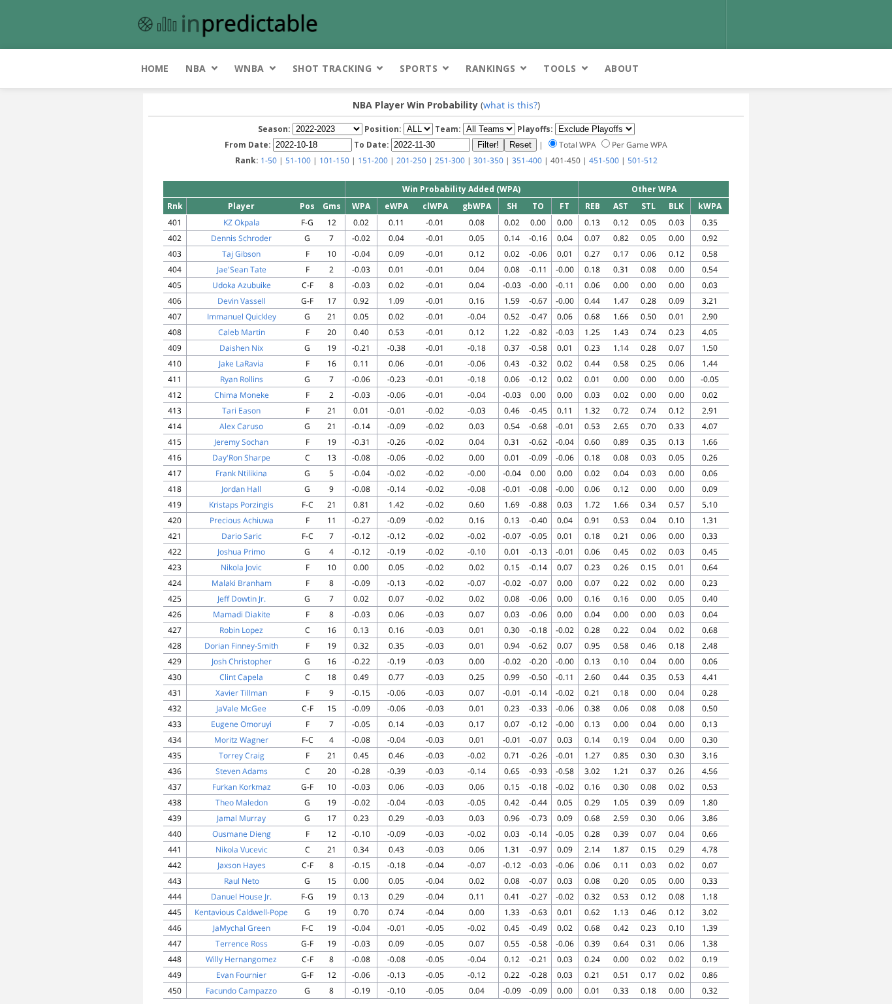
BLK (676, 206)
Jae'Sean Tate (241, 269)
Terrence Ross (241, 943)
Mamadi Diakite (241, 614)
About (622, 68)
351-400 (527, 160)
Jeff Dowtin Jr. (241, 598)
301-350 (488, 160)
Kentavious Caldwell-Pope (241, 912)
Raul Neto (241, 880)
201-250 (411, 160)
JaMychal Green (241, 927)
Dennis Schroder (241, 238)
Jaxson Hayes (241, 865)
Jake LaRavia (241, 363)
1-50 (269, 160)
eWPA (396, 206)
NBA (195, 68)
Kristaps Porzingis (241, 504)
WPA (361, 206)
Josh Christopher (242, 661)
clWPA (435, 206)
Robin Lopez (241, 630)
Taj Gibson (241, 253)
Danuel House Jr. (241, 896)
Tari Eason (241, 410)
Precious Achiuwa (242, 520)
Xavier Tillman (241, 692)
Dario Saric (241, 536)
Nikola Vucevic (241, 849)
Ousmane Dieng (241, 833)
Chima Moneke (241, 394)
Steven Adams (241, 771)
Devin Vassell (241, 300)
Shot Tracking (332, 68)
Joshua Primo (241, 551)
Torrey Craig (241, 755)
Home (154, 68)
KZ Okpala (241, 222)
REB (592, 206)
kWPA (710, 206)
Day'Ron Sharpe (241, 457)
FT (564, 206)
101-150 (334, 160)
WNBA (249, 68)
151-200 (373, 160)
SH (512, 206)
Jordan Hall (241, 488)
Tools (560, 68)
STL (648, 206)
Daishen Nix (241, 347)
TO (538, 206)
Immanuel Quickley (241, 316)
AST (620, 206)
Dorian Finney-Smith (241, 645)
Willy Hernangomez (241, 959)
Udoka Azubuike (241, 285)
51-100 (298, 160)
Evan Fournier (241, 974)
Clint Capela (241, 677)
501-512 (643, 160)
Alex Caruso (241, 426)
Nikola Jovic (241, 567)
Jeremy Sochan (241, 441)
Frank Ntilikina (241, 473)
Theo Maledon (241, 802)
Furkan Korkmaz (241, 786)
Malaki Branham (242, 583)
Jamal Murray (241, 818)
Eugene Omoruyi (241, 724)
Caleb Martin (241, 332)
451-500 (604, 160)
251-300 (450, 160)
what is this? (510, 105)
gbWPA (476, 206)
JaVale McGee (241, 708)
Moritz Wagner (241, 739)
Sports (419, 68)
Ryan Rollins (241, 379)
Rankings (490, 68)
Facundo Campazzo (241, 990)
